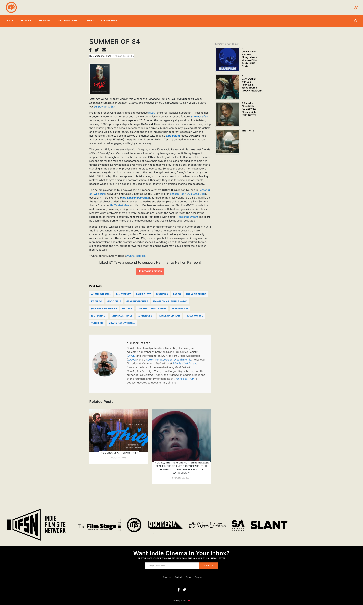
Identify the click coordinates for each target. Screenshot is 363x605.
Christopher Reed (102, 55)
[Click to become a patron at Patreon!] (150, 271)
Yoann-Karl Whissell (122, 323)
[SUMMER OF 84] (107, 364)
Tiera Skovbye (194, 316)
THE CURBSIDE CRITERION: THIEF (118, 452)
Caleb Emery (143, 294)
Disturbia (162, 294)
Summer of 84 (146, 316)
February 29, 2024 (181, 477)
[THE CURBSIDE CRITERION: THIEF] (118, 436)
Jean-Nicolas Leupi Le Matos (170, 301)
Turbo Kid (97, 323)
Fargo (177, 294)
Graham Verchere (137, 301)
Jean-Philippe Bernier (104, 309)
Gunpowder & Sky (104, 106)
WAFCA (132, 359)
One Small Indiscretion (152, 309)
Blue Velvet (123, 294)
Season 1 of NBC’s (187, 193)
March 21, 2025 (118, 457)
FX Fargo (96, 301)
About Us (167, 577)
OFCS (131, 355)
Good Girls (114, 301)
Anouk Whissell (101, 294)
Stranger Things (122, 316)
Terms (188, 577)
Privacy (198, 577)
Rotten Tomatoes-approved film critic (168, 359)
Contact (178, 577)
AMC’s (119, 205)
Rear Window (180, 309)
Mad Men (127, 309)
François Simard (196, 294)
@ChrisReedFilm (136, 255)
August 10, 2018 (124, 55)
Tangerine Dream (187, 216)
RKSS (151, 112)
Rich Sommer (98, 316)
